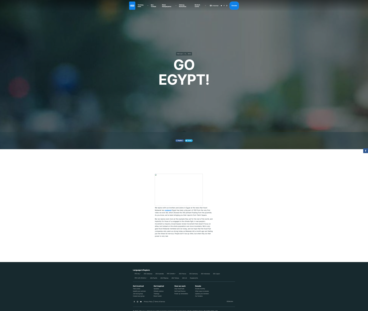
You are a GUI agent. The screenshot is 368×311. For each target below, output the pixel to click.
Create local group (139, 296)
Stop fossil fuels (179, 288)
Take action (136, 288)
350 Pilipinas (164, 278)
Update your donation (202, 293)
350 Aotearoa (148, 273)
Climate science (158, 291)
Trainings (156, 293)
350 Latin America (140, 278)
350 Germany (193, 273)
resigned (168, 210)
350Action (230, 301)
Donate (234, 6)
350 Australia (159, 273)
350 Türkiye (175, 278)
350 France (182, 273)
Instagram (137, 301)
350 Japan (216, 273)
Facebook (134, 301)
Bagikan (180, 140)
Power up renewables (181, 293)
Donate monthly (200, 288)
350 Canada (171, 273)
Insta (226, 5)
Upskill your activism (139, 291)
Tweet (189, 140)
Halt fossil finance (179, 291)
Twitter (221, 5)
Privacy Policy (148, 301)
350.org (137, 273)
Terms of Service (159, 301)
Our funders (199, 296)
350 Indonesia (205, 273)
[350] (132, 6)
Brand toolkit (158, 296)
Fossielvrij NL (194, 278)
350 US (184, 278)
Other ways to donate (202, 291)
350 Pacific (153, 278)
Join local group (138, 293)
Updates (156, 288)
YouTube (141, 301)
